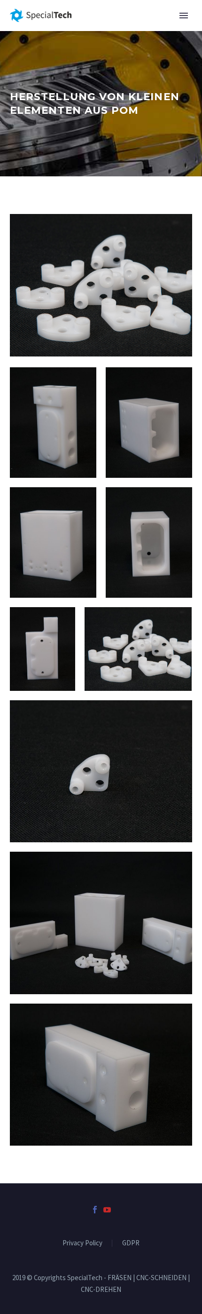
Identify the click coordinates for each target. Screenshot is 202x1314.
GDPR (131, 1243)
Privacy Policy (82, 1243)
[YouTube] (107, 1209)
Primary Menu (183, 15)
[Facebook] (95, 1209)
